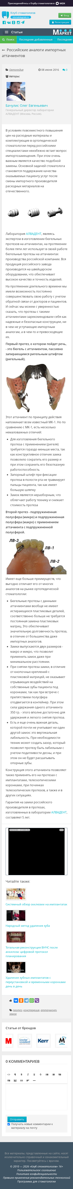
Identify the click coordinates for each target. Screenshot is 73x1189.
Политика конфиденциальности (36, 1174)
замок (13, 1014)
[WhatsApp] (31, 1000)
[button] (9, 1075)
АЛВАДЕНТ (33, 234)
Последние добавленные (36, 39)
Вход (66, 15)
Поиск (10, 39)
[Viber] (37, 1000)
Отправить (17, 1119)
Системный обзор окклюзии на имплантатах (36, 904)
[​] (36, 1097)
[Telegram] (26, 1000)
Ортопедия (16, 69)
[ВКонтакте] (16, 1000)
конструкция (31, 1010)
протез (17, 1010)
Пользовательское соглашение (36, 1170)
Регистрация (61, 22)
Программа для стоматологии (36, 1181)
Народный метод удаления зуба (28, 925)
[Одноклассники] (21, 1000)
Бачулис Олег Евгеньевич (27, 105)
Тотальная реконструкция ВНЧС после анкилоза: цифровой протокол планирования (32, 951)
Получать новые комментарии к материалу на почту (32, 1126)
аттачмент (49, 1010)
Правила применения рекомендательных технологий (36, 1177)
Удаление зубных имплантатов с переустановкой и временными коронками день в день (36, 982)
